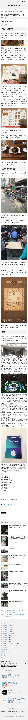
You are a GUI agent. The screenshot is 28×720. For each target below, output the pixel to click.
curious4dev (14, 5)
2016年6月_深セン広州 (6, 627)
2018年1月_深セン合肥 (6, 633)
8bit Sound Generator (16, 691)
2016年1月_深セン (5, 625)
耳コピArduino (4, 651)
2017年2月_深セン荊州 (9, 504)
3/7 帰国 (11, 548)
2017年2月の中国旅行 (15, 564)
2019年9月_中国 (5, 639)
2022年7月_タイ (5, 641)
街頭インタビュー (14, 675)
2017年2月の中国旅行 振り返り (17, 572)
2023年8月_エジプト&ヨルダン (8, 645)
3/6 (1, 472)
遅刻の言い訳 (12, 683)
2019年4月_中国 (5, 637)
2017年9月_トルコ (5, 631)
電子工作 (3, 655)
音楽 (2, 657)
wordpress (3, 647)
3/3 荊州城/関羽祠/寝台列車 (16, 601)
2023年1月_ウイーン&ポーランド (9, 643)
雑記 (2, 653)
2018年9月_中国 (5, 635)
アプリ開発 (3, 649)
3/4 (1, 24)
